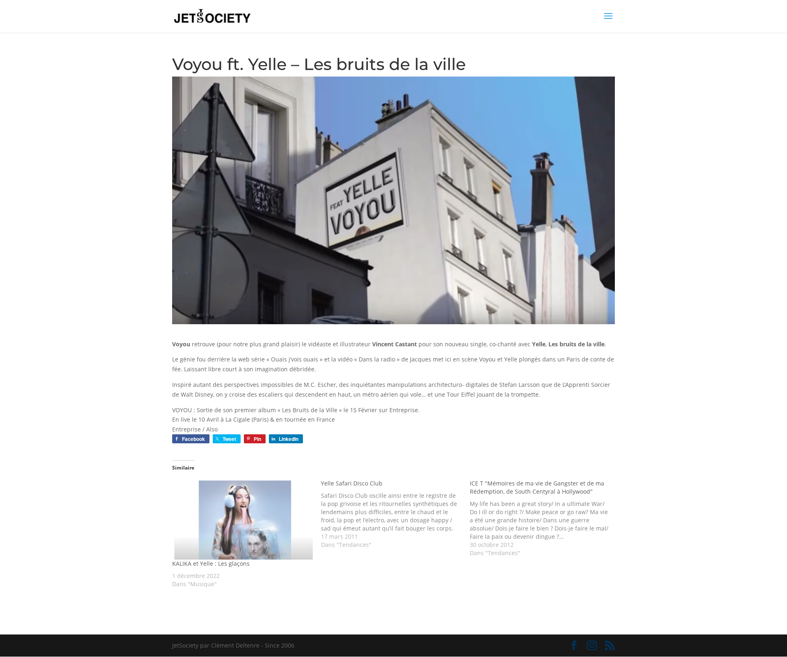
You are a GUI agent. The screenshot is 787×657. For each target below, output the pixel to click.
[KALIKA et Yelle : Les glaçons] (242, 519)
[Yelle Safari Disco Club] (395, 514)
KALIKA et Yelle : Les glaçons (211, 563)
